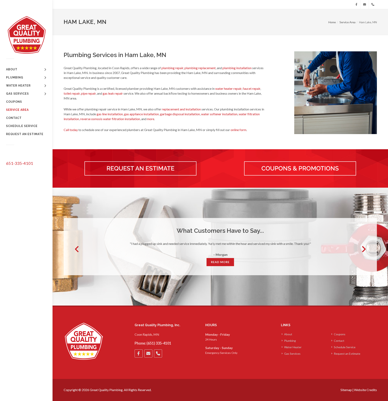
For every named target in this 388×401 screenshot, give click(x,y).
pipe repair (88, 93)
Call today (71, 130)
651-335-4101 (19, 163)
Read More (220, 262)
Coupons (339, 334)
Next (363, 249)
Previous (77, 249)
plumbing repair (172, 68)
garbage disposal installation (180, 114)
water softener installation (219, 114)
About (288, 334)
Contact (339, 340)
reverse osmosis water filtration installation (110, 119)
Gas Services (292, 353)
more (150, 119)
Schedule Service (344, 347)
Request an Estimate (347, 353)
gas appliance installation (141, 114)
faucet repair (251, 88)
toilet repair (72, 93)
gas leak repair (113, 93)
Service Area (347, 22)
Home (332, 22)
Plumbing (290, 340)
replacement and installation (181, 109)
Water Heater (293, 347)
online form (238, 130)
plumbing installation (237, 68)
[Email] (365, 4)
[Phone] (373, 4)
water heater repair (228, 88)
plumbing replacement (200, 68)
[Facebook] (356, 4)
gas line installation (110, 114)
